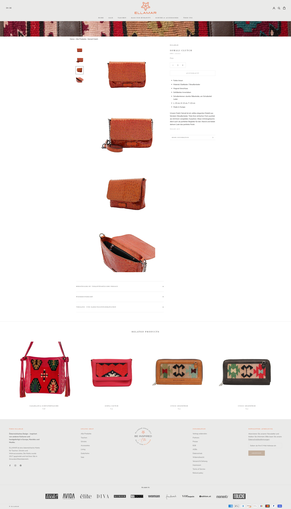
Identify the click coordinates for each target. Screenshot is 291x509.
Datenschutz (197, 453)
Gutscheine (85, 453)
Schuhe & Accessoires (167, 18)
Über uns (188, 18)
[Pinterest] (188, 128)
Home (101, 18)
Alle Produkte (81, 39)
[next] (283, 373)
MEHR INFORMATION (180, 137)
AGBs (195, 449)
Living (83, 449)
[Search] (279, 8)
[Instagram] (15, 465)
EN (7, 8)
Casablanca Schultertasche (44, 406)
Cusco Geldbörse (179, 406)
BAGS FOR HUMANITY (141, 18)
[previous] (7, 373)
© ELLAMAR (14, 506)
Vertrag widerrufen (200, 434)
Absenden (257, 453)
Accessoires (85, 445)
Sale (111, 18)
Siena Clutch (111, 406)
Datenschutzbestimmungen (258, 439)
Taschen (122, 18)
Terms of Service (199, 469)
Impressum (197, 465)
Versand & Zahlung (200, 461)
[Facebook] (182, 128)
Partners (196, 437)
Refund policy (198, 473)
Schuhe (84, 441)
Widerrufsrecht (84, 297)
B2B (194, 445)
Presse (195, 441)
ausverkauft (192, 73)
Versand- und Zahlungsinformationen (96, 307)
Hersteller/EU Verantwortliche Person (97, 286)
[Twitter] (185, 128)
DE (10, 8)
